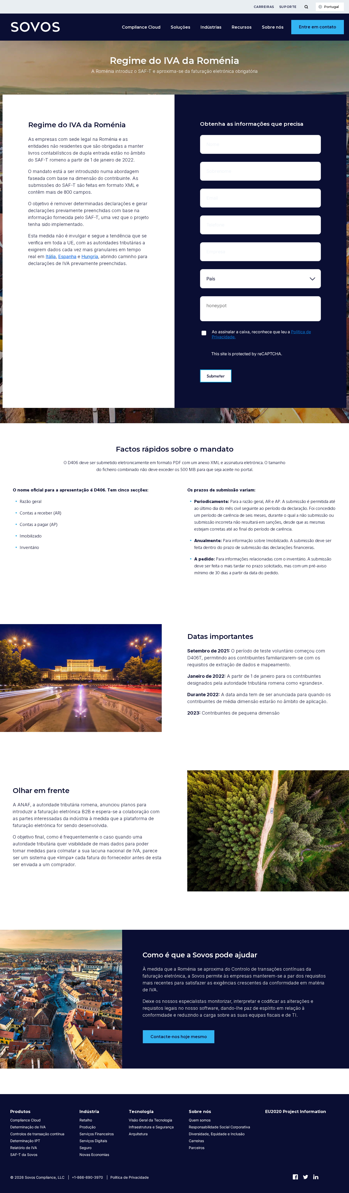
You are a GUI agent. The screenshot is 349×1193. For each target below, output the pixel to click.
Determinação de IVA (28, 1127)
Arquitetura (138, 1134)
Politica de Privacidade (129, 1177)
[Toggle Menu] (306, 7)
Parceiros (196, 1147)
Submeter (216, 375)
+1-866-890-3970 (87, 1177)
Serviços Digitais (93, 1141)
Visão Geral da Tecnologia (150, 1120)
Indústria (89, 1111)
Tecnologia (141, 1111)
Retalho (85, 1120)
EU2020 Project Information (295, 1111)
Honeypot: (219, 300)
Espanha (67, 256)
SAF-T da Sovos (23, 1154)
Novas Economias (94, 1154)
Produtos (20, 1111)
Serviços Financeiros (96, 1134)
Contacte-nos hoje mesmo (178, 1036)
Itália (51, 256)
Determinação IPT (25, 1141)
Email (219, 193)
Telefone (219, 219)
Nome (219, 139)
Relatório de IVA (23, 1147)
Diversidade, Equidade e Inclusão (217, 1134)
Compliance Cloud (141, 27)
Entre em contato (317, 27)
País (219, 273)
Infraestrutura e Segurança (151, 1127)
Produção (87, 1127)
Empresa (219, 246)
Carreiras (264, 7)
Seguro (85, 1147)
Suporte (288, 7)
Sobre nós (200, 1111)
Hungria (90, 256)
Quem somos (200, 1120)
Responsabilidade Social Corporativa (219, 1127)
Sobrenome (219, 166)
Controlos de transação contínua (37, 1134)
